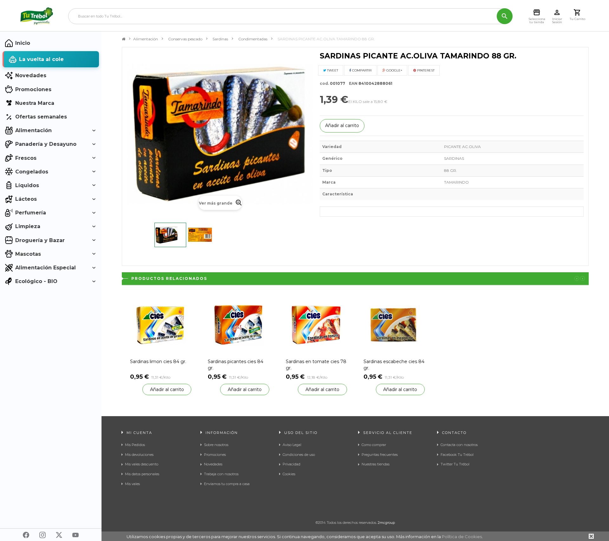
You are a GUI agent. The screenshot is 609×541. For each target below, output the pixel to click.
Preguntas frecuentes (380, 454)
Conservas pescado (185, 39)
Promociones (215, 454)
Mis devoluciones (139, 454)
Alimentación (145, 39)
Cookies (289, 474)
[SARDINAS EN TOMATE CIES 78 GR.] (316, 324)
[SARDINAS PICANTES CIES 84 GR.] (238, 324)
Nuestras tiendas (376, 464)
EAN (351, 83)
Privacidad (291, 464)
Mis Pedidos (135, 445)
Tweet (332, 70)
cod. (324, 83)
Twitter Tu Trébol (455, 464)
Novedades (213, 464)
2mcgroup (386, 522)
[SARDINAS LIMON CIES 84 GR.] (160, 324)
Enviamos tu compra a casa (227, 484)
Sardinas (220, 39)
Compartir (361, 70)
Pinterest (425, 70)
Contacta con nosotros (459, 445)
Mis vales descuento (141, 464)
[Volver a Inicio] (123, 39)
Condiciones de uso (299, 454)
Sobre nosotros (216, 445)
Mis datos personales (142, 474)
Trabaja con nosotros (221, 474)
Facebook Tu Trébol (457, 454)
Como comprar (374, 445)
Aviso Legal (292, 445)
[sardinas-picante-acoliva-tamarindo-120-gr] (170, 235)
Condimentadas (252, 39)
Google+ (393, 70)
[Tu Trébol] (36, 16)
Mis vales (132, 484)
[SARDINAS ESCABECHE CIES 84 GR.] (394, 324)
